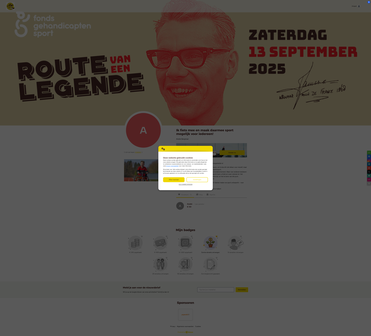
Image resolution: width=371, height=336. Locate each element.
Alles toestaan (174, 180)
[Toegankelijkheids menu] (369, 2)
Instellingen (197, 180)
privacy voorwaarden (172, 166)
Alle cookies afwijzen (185, 184)
